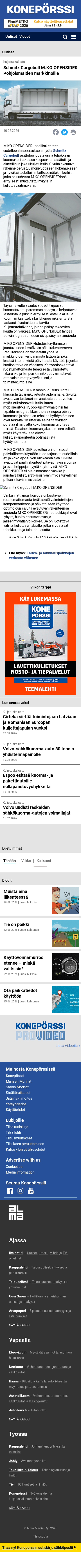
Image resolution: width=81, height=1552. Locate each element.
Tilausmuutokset (19, 1138)
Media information (20, 1172)
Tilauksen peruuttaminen (25, 1144)
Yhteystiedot (16, 1104)
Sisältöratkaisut (18, 1093)
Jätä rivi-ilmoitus (19, 1098)
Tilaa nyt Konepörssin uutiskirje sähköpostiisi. (39, 1547)
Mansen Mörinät (18, 1081)
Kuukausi (44, 861)
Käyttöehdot (15, 1110)
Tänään (9, 860)
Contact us (14, 1167)
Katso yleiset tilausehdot (25, 1149)
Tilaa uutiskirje (17, 1127)
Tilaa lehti (13, 1132)
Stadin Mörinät (17, 1087)
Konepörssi (15, 1076)
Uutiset (11, 36)
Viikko (26, 861)
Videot (24, 36)
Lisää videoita (68, 1046)
